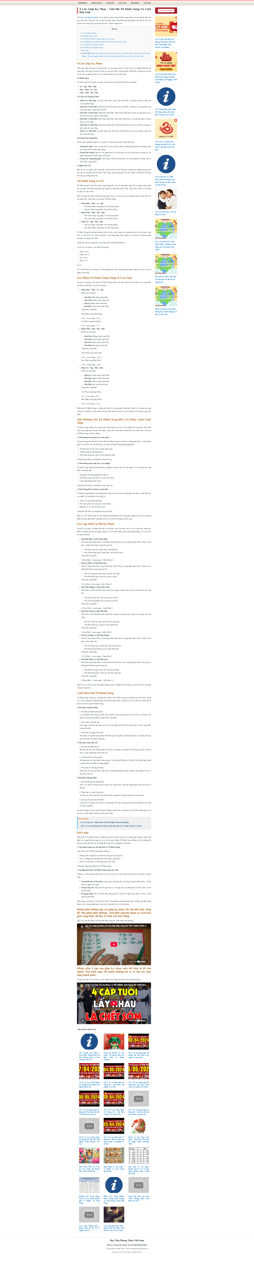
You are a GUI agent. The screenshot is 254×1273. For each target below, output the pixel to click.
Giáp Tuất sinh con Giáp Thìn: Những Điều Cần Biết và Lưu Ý (138, 1198)
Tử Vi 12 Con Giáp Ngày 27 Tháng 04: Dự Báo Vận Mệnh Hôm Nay (89, 1084)
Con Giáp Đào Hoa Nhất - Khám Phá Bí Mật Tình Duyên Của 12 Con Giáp (114, 1228)
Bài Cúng (122, 3)
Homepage (82, 3)
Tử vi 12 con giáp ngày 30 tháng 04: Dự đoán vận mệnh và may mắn (138, 1055)
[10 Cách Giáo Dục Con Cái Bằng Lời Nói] (166, 199)
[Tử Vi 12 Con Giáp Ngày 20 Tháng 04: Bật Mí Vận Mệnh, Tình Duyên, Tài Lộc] (89, 1126)
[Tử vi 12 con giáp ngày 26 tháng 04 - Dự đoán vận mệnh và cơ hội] (114, 1072)
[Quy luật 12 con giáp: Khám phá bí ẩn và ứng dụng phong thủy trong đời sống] (138, 1156)
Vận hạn (147, 3)
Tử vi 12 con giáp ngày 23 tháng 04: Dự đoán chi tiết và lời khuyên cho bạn (89, 1112)
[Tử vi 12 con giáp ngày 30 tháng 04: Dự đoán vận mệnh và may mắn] (138, 1042)
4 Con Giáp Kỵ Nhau (89, 33)
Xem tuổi (110, 3)
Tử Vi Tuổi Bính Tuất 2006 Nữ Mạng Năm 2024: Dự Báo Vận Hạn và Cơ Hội (165, 112)
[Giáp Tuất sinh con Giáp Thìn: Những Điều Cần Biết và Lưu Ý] (138, 1185)
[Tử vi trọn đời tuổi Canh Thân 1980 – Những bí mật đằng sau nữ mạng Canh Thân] (166, 229)
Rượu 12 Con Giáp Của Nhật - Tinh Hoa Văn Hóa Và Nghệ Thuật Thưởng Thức (138, 1140)
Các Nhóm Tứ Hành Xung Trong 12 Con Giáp (98, 39)
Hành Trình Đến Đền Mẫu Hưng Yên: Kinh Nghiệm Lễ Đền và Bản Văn (166, 311)
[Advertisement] (127, 1263)
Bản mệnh (135, 3)
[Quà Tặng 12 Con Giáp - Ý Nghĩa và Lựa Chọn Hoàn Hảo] (114, 1156)
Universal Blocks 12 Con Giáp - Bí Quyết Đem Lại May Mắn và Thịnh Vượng (114, 1056)
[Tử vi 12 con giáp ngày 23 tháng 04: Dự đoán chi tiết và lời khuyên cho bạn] (89, 1099)
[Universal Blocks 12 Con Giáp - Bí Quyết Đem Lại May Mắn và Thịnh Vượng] (114, 1042)
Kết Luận (85, 50)
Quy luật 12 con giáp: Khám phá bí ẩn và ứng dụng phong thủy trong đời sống (138, 1170)
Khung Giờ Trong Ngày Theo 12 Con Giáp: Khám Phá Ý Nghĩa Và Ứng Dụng (89, 1199)
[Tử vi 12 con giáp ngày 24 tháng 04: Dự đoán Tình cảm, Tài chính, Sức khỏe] (138, 1072)
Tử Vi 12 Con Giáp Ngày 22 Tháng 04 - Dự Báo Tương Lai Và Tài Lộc (114, 1112)
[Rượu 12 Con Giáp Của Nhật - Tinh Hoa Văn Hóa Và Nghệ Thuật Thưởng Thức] (138, 1126)
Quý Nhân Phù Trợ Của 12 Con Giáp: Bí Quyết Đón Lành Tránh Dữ (89, 1169)
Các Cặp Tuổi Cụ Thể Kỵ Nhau (93, 45)
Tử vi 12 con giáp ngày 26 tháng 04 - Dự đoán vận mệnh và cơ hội (114, 1084)
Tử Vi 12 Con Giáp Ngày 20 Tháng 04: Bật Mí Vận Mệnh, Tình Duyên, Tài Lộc (89, 1140)
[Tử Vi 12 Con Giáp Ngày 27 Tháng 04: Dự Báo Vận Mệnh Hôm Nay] (89, 1072)
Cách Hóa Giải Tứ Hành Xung (92, 47)
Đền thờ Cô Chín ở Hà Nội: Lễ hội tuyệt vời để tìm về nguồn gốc (165, 279)
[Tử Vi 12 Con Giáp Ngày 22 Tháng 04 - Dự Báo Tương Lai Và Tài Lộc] (114, 1099)
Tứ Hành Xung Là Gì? (89, 36)
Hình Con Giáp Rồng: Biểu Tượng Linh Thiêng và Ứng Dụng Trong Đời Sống (114, 1199)
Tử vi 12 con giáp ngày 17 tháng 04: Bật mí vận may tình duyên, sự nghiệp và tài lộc (114, 1140)
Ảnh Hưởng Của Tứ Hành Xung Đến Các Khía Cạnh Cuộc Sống (104, 42)
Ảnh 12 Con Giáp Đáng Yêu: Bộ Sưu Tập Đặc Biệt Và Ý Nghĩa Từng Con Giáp (111, 826)
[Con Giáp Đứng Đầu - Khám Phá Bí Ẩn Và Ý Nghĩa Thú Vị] (89, 1215)
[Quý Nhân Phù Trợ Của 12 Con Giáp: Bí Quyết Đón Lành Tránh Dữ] (89, 1156)
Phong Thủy (97, 3)
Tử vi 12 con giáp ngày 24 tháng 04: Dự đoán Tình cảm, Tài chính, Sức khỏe (138, 1084)
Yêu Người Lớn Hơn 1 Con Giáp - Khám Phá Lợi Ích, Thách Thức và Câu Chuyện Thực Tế (89, 1056)
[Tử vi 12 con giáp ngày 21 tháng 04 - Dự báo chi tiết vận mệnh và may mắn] (138, 1099)
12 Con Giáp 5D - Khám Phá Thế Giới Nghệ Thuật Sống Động (105, 822)
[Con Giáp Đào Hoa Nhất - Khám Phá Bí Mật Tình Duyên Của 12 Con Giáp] (114, 1215)
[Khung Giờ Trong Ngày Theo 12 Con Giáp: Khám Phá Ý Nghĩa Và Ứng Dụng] (89, 1185)
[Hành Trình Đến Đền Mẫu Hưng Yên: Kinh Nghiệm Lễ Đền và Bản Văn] (166, 296)
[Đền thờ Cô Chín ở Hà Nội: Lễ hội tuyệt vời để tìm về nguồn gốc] (166, 264)
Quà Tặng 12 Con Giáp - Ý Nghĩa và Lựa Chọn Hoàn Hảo (114, 1169)
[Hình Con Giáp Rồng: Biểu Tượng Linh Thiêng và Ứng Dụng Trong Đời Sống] (114, 1185)
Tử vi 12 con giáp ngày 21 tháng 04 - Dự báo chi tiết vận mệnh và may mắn (138, 1112)
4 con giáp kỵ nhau (90, 17)
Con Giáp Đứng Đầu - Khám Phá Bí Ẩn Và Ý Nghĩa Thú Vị (89, 1228)
